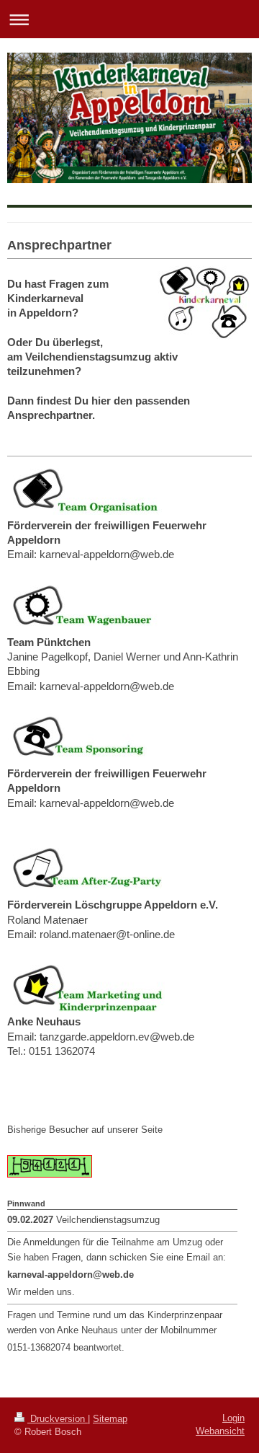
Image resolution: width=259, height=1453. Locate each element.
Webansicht (220, 1431)
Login (233, 1418)
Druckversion (57, 1418)
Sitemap (110, 1418)
